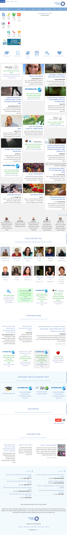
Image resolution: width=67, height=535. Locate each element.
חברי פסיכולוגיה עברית (33, 238)
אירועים (19, 9)
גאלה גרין (61, 258)
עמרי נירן (39, 258)
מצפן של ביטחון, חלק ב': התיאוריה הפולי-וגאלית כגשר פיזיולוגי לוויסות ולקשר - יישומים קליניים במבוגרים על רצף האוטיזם (51, 328)
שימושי (24, 9)
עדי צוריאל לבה (5, 277)
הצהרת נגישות (41, 527)
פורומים (33, 9)
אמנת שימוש (34, 527)
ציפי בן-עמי (50, 258)
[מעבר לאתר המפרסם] (11, 42)
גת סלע (17, 277)
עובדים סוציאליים (19, 242)
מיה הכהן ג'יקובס (28, 258)
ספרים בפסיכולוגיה (33, 434)
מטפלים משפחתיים (36, 242)
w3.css (36, 530)
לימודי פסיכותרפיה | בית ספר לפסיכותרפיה (33, 377)
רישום (12, 1)
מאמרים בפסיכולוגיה (33, 315)
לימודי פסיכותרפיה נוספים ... (8, 393)
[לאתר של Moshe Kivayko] (45, 13)
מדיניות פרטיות (26, 527)
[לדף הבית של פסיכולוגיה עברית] (59, 4)
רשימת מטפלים (47, 9)
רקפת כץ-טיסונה (17, 258)
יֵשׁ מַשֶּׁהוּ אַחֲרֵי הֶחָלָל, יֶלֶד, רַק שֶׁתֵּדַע (56, 481)
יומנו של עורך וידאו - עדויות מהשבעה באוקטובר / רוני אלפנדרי (50, 486)
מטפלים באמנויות (27, 242)
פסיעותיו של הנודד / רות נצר (48, 445)
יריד (29, 9)
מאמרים (60, 9)
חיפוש (2, 1)
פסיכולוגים (43, 242)
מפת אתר (20, 527)
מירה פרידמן (28, 277)
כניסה (16, 1)
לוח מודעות (39, 9)
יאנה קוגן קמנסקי (6, 258)
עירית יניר (61, 277)
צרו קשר (8, 1)
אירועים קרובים (33, 408)
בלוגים (54, 9)
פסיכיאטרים (49, 242)
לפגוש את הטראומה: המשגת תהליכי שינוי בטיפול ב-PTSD (25, 328)
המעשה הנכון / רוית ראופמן (25, 445)
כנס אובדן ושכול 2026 (58, 423)
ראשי (65, 9)
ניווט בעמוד (4, 9)
